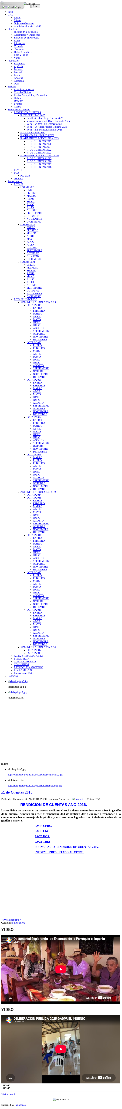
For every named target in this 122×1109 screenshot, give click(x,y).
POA (16, 172)
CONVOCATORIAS (25, 661)
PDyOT (18, 170)
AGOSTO (32, 210)
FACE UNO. (42, 831)
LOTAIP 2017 (34, 572)
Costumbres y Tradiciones (27, 34)
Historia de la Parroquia (26, 32)
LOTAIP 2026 (27, 187)
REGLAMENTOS (23, 670)
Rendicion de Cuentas (19, 109)
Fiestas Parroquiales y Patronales (30, 95)
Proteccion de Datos (24, 673)
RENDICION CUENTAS (27, 112)
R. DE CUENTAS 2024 (32, 132)
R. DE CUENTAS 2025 (32, 115)
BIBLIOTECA (21, 658)
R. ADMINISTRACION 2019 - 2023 (39, 138)
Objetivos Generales (24, 23)
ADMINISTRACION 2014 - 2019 (38, 492)
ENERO (31, 190)
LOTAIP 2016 (34, 535)
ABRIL (30, 198)
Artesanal (19, 78)
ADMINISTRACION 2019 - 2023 (38, 302)
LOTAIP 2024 (27, 262)
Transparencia (15, 181)
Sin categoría (18, 922)
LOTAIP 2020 (34, 342)
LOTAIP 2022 (34, 417)
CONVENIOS (21, 664)
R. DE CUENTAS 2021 (39, 147)
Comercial (19, 80)
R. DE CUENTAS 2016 (39, 161)
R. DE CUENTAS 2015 (39, 158)
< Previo (5, 919)
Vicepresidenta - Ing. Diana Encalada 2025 (48, 121)
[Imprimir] (77, 799)
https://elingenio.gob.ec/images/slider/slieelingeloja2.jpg (35, 774)
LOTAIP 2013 (34, 653)
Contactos (13, 676)
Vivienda (18, 46)
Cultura (17, 98)
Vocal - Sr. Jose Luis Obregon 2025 (44, 124)
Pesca (17, 75)
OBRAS (18, 178)
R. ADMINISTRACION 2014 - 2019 (39, 155)
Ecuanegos (20, 1105)
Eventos (18, 103)
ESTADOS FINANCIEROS (28, 667)
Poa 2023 (25, 175)
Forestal (18, 72)
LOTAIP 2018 (34, 609)
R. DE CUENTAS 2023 (39, 152)
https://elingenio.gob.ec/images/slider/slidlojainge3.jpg (35, 785)
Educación (19, 43)
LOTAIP (18, 184)
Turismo (12, 86)
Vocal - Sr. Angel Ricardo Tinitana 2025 (47, 126)
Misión (17, 20)
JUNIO (30, 204)
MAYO (30, 201)
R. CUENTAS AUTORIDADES (37, 135)
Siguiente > (15, 919)
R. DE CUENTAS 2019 (39, 141)
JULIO (30, 207)
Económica (19, 63)
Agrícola (18, 66)
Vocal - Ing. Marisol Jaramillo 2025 (44, 129)
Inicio (10, 11)
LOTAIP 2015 (34, 497)
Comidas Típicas (22, 92)
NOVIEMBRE (34, 218)
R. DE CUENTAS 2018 (39, 167)
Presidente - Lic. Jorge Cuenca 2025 (45, 118)
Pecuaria (18, 69)
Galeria (17, 106)
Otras (16, 83)
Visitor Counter (9, 1094)
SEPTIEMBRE (34, 213)
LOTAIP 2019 (34, 305)
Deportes (18, 101)
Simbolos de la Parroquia (26, 37)
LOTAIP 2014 (34, 494)
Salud (17, 40)
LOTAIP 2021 (34, 379)
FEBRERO (32, 193)
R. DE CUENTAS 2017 (39, 164)
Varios (17, 57)
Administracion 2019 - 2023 (28, 26)
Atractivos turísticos (24, 89)
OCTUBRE (33, 216)
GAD (10, 14)
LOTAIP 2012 (34, 650)
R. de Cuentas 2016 (16, 792)
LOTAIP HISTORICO (25, 299)
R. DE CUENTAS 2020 (39, 144)
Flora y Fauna (21, 55)
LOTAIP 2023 (34, 454)
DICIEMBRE (34, 221)
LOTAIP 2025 (27, 224)
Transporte (19, 49)
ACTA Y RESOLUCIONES (28, 655)
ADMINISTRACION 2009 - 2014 (38, 647)
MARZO (31, 195)
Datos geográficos (23, 52)
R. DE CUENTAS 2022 (39, 149)
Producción (13, 60)
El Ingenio (13, 29)
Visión (17, 17)
